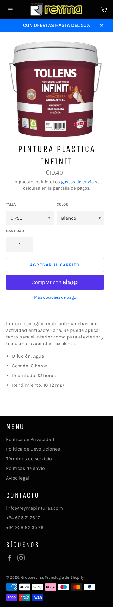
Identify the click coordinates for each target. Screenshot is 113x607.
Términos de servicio (29, 458)
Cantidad (15, 231)
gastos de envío (77, 181)
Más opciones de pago (55, 297)
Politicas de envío (25, 468)
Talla (11, 204)
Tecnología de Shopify (64, 577)
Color (62, 204)
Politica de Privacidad (30, 439)
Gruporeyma (32, 577)
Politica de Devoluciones (33, 449)
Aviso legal (17, 478)
